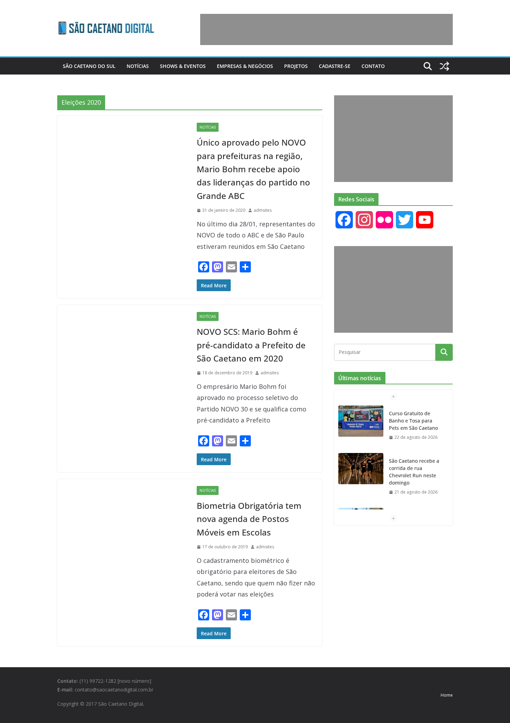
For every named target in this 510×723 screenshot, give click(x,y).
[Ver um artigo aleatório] (444, 66)
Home (447, 695)
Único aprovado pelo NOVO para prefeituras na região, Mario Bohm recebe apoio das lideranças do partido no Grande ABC (253, 169)
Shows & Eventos (183, 66)
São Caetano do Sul (89, 66)
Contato (373, 66)
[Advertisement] (326, 29)
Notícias (138, 66)
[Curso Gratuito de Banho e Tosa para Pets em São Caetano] (360, 421)
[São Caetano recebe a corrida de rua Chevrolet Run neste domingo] (360, 468)
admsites (263, 210)
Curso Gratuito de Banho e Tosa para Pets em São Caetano (413, 420)
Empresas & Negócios (245, 66)
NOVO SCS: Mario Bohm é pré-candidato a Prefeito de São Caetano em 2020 (251, 345)
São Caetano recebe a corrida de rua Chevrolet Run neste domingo (414, 472)
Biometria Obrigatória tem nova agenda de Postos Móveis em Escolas (249, 519)
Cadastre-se (334, 66)
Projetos (296, 66)
